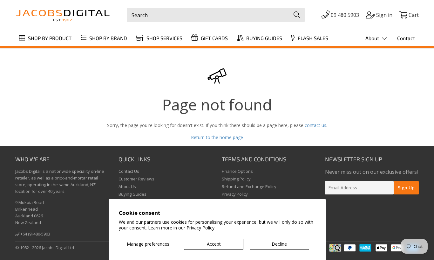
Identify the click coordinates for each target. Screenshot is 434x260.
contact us (315, 125)
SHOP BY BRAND (107, 38)
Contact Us (129, 171)
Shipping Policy (236, 179)
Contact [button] (406, 38)
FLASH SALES (312, 38)
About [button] (372, 38)
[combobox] (216, 15)
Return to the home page (217, 137)
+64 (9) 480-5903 (34, 234)
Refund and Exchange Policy (249, 186)
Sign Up (406, 188)
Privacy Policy (200, 228)
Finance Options (237, 171)
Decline (279, 244)
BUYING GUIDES (263, 38)
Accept (214, 244)
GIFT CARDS (214, 38)
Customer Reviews (136, 179)
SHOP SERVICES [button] (163, 38)
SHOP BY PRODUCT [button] (49, 38)
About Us (127, 186)
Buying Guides (132, 194)
